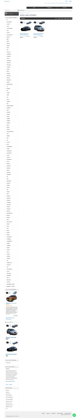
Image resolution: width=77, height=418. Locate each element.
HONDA (8, 116)
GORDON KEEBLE (10, 105)
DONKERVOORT (9, 84)
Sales (68, 18)
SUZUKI (8, 247)
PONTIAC (8, 206)
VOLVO (8, 271)
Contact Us (65, 7)
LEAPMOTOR (9, 153)
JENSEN (8, 135)
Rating (71, 18)
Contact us (7, 392)
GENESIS (8, 101)
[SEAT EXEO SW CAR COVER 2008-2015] (39, 26)
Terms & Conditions (9, 395)
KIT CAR (8, 142)
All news (7, 384)
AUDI (8, 30)
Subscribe (10, 384)
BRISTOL (8, 43)
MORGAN (8, 183)
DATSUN (8, 77)
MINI (7, 178)
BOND (8, 41)
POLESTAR (9, 204)
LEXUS (8, 155)
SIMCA (8, 230)
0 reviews (28, 36)
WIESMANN (9, 275)
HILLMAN (8, 112)
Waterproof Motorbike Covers (10, 381)
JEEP (8, 133)
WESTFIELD (9, 273)
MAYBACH (8, 168)
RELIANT (8, 215)
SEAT (23, 12)
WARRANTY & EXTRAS (11, 286)
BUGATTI (8, 45)
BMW (8, 39)
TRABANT (8, 256)
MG (7, 176)
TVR (7, 260)
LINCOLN (8, 157)
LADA (8, 144)
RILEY (8, 219)
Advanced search (22, 10)
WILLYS (8, 277)
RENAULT (8, 217)
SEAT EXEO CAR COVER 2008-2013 (24, 34)
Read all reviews (8, 319)
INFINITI (8, 127)
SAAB (8, 226)
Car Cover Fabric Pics (9, 397)
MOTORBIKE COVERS (11, 284)
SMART (8, 234)
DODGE (8, 82)
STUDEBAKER (9, 241)
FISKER (8, 92)
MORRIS (8, 185)
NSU (7, 189)
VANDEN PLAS (9, 262)
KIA (7, 140)
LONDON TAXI (9, 159)
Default (65, 18)
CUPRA (8, 69)
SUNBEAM (8, 245)
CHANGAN (8, 56)
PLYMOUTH (9, 202)
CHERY (8, 58)
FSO (7, 97)
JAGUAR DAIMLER (10, 131)
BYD (7, 49)
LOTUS (8, 161)
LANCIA (8, 148)
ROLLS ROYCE (9, 221)
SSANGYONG (9, 236)
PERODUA (8, 198)
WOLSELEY (9, 279)
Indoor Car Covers (9, 403)
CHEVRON (8, 62)
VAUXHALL (9, 264)
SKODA (8, 232)
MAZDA (8, 170)
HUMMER (8, 120)
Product (59, 18)
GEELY (8, 99)
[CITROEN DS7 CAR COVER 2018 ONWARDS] (11, 302)
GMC (7, 103)
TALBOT (8, 249)
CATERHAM (9, 54)
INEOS (8, 125)
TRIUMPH (8, 258)
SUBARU (8, 243)
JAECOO (8, 129)
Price (62, 18)
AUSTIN (8, 32)
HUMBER (8, 118)
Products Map (8, 362)
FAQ (6, 408)
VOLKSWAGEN (9, 269)
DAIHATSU (8, 75)
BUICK (8, 47)
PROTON (8, 211)
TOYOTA (8, 254)
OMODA (8, 191)
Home (21, 12)
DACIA (8, 71)
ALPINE (8, 24)
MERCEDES (9, 174)
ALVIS (8, 26)
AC (7, 19)
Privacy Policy (53, 413)
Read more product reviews (10, 317)
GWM (8, 110)
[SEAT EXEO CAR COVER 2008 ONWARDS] (26, 26)
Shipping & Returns (9, 406)
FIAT (7, 90)
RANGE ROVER (9, 213)
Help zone (7, 390)
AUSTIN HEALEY (10, 34)
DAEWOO (8, 73)
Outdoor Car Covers (9, 401)
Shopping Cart (49, 7)
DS (7, 86)
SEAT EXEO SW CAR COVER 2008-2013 (38, 34)
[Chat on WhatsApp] (74, 415)
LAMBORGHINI (9, 146)
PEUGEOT (8, 200)
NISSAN (8, 187)
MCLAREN (8, 172)
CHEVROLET (9, 60)
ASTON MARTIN (9, 28)
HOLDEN (8, 114)
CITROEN (8, 67)
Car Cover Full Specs (9, 399)
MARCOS (8, 163)
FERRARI (8, 88)
